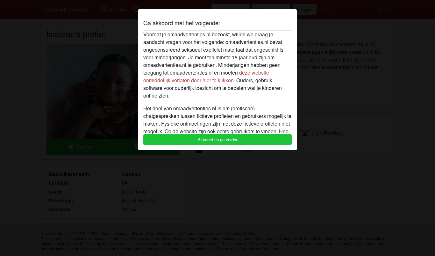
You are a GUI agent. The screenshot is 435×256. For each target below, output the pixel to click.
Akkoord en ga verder (217, 139)
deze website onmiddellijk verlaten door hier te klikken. (206, 76)
